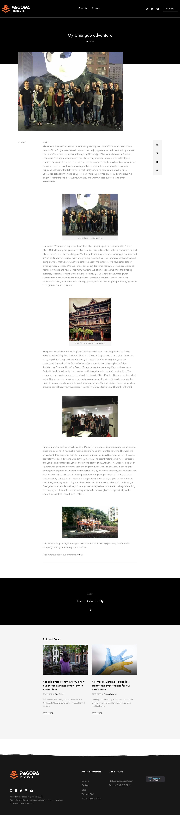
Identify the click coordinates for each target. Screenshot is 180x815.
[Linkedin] (157, 162)
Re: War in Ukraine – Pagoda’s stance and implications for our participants (111, 685)
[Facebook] (157, 144)
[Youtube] (31, 791)
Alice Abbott (59, 694)
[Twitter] (157, 153)
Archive (90, 41)
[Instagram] (26, 791)
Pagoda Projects (110, 694)
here (81, 554)
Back (23, 142)
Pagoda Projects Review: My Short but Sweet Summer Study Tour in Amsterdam (63, 685)
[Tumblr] (157, 170)
